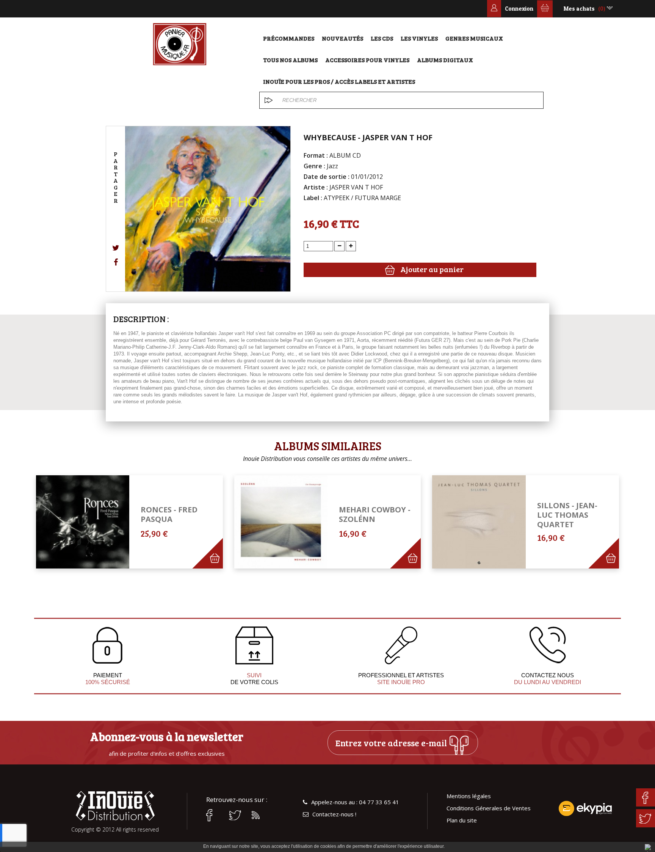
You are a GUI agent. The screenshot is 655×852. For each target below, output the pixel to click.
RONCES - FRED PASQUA (169, 514)
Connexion (519, 8)
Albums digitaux (445, 60)
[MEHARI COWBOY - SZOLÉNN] (281, 522)
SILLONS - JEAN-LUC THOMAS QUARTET (567, 514)
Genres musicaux (474, 38)
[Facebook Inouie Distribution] (213, 815)
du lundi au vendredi (547, 682)
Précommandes (288, 38)
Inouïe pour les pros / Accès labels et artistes (339, 81)
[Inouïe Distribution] (179, 44)
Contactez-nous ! (334, 814)
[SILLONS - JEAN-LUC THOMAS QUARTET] (478, 522)
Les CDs (382, 38)
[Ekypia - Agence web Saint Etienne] (585, 808)
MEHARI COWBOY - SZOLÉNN (375, 514)
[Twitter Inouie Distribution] (236, 815)
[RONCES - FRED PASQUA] (82, 522)
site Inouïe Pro (401, 682)
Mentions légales (469, 796)
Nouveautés (342, 38)
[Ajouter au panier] (219, 565)
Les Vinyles (419, 38)
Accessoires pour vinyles (367, 60)
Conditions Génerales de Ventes (489, 808)
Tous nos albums (290, 60)
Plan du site (462, 820)
